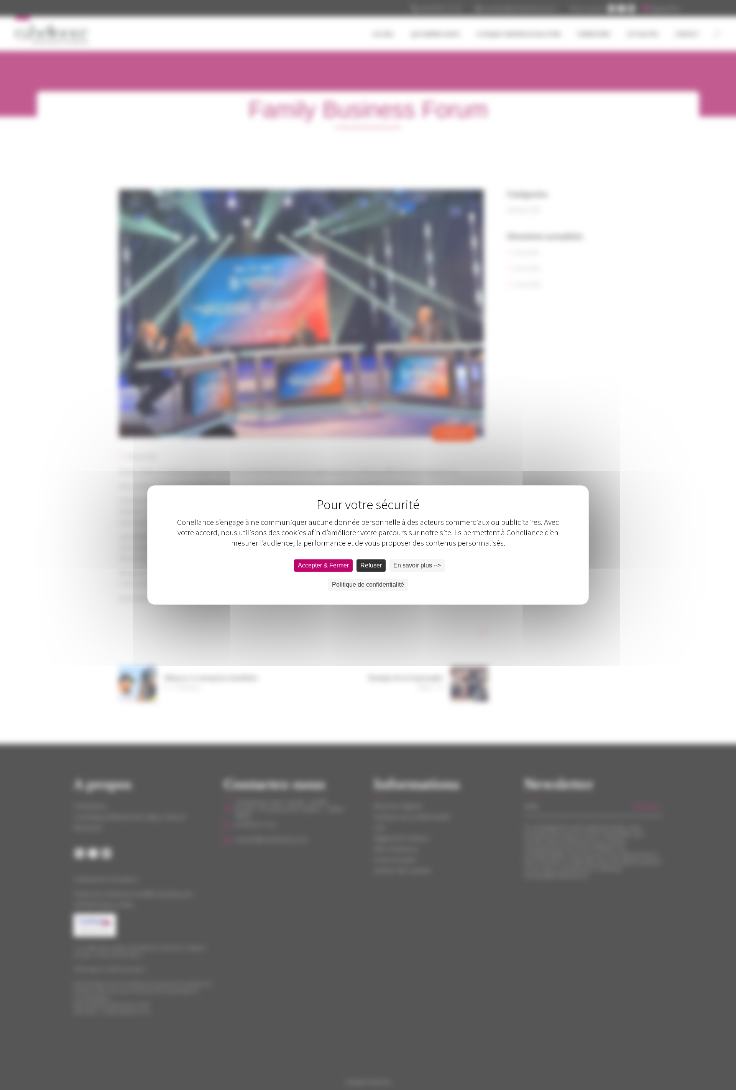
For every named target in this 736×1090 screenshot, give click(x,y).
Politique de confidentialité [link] (368, 584)
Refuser (371, 565)
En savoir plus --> (417, 565)
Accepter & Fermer (323, 565)
